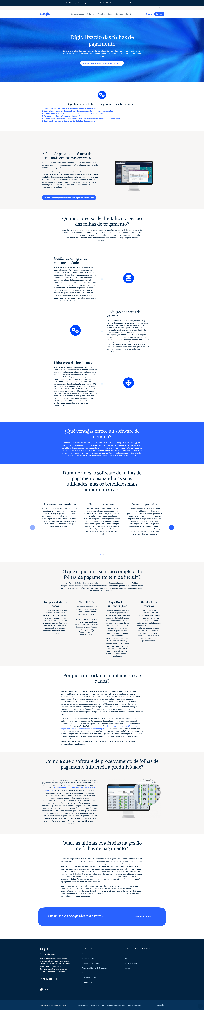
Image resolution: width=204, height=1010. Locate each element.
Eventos (127, 968)
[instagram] (51, 983)
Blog (126, 958)
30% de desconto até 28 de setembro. (119, 3)
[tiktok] (56, 983)
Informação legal (83, 1005)
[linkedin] (41, 983)
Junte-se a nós (87, 982)
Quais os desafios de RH (61, 788)
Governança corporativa (90, 963)
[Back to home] (55, 14)
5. (43, 118)
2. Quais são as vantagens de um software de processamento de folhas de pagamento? (77, 111)
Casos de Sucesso (130, 963)
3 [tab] (103, 554)
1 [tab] (100, 554)
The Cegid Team (88, 958)
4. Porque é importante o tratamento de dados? (61, 116)
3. (43, 113)
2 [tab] (102, 554)
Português (160, 1005)
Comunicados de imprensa (91, 973)
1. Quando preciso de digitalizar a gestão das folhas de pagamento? (69, 108)
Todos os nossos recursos (133, 954)
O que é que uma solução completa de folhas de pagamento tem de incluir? (74, 113)
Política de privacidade (134, 1005)
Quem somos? (87, 954)
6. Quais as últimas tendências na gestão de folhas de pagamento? (69, 121)
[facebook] (61, 983)
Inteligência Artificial (89, 978)
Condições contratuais (97, 1005)
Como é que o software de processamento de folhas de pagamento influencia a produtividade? (82, 118)
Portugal (161, 8)
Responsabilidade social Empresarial (94, 968)
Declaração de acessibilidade (116, 1005)
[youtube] (46, 983)
